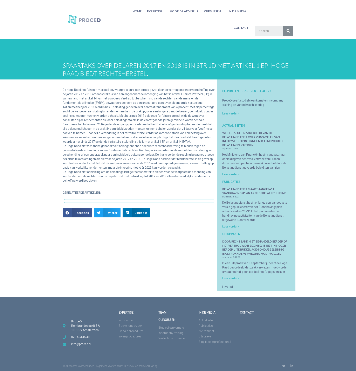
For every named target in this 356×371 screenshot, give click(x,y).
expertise (126, 312)
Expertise (154, 11)
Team (162, 312)
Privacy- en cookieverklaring (141, 366)
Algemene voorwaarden (109, 366)
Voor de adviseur (184, 11)
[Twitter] (283, 366)
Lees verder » (231, 113)
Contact (241, 27)
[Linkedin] (291, 366)
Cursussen (212, 11)
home (137, 11)
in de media (237, 11)
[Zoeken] (288, 31)
